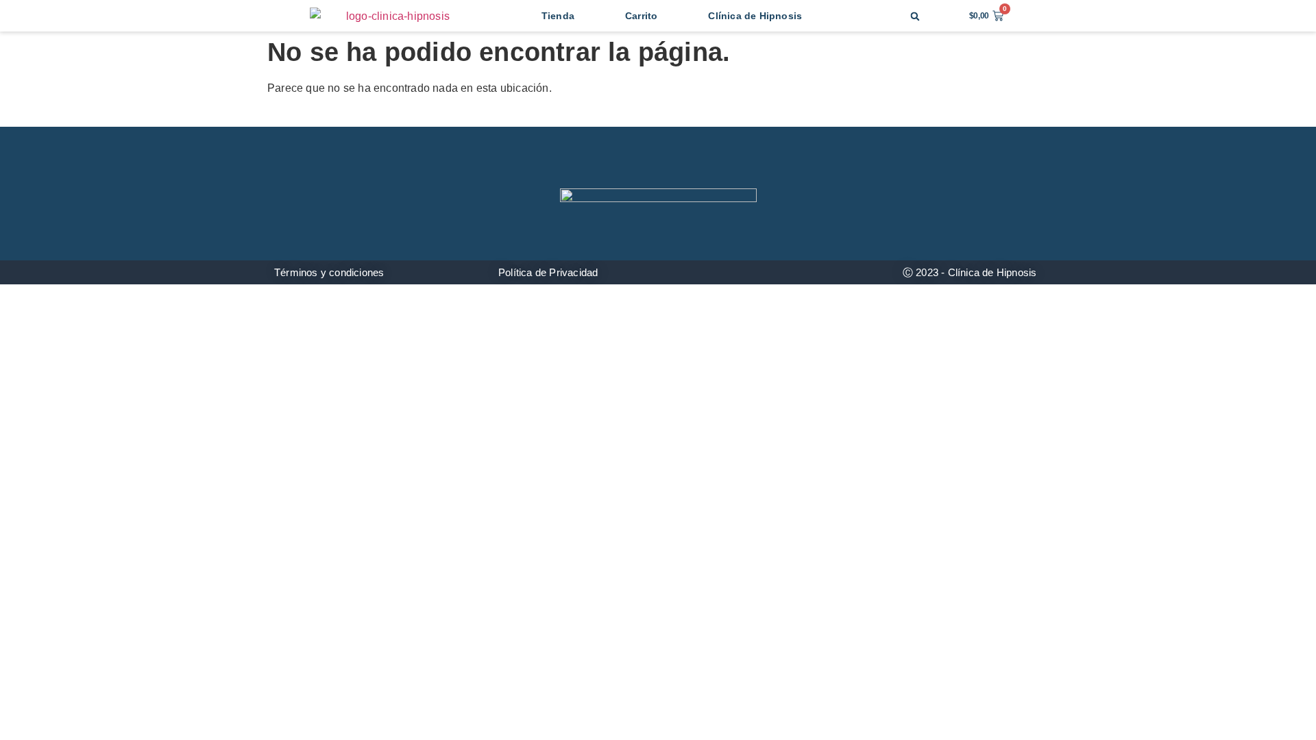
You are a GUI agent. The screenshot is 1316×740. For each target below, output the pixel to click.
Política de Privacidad (548, 272)
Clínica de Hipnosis (755, 15)
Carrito (641, 15)
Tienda (557, 15)
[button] (915, 16)
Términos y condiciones (329, 272)
